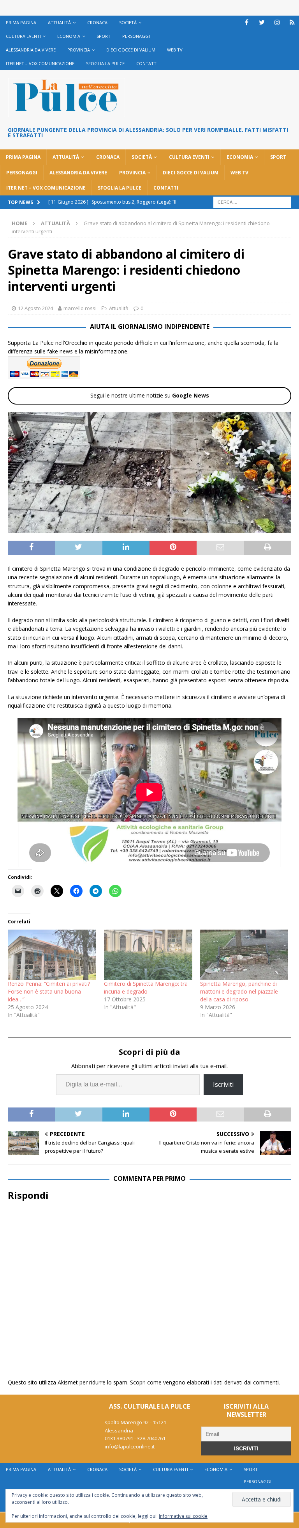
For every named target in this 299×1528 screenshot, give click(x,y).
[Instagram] (277, 22)
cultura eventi (23, 36)
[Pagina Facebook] (246, 22)
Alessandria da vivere (31, 50)
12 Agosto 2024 (35, 308)
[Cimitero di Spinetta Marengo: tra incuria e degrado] (148, 955)
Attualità (59, 22)
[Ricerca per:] (252, 201)
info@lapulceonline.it (130, 1446)
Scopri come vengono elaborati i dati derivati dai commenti (204, 1382)
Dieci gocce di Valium (130, 50)
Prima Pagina (21, 22)
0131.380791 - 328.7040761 (135, 1438)
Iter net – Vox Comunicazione (40, 63)
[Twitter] (262, 22)
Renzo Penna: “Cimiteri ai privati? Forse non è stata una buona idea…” (49, 991)
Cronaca (97, 22)
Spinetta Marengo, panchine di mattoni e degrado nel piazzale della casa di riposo (239, 991)
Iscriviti (223, 1084)
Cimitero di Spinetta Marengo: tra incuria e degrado (146, 987)
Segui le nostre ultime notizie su (149, 395)
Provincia (78, 50)
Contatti (147, 63)
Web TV (175, 50)
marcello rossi (80, 308)
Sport (104, 36)
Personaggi (136, 36)
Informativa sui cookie (183, 1516)
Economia (68, 36)
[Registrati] (292, 22)
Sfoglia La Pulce (105, 63)
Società (128, 22)
